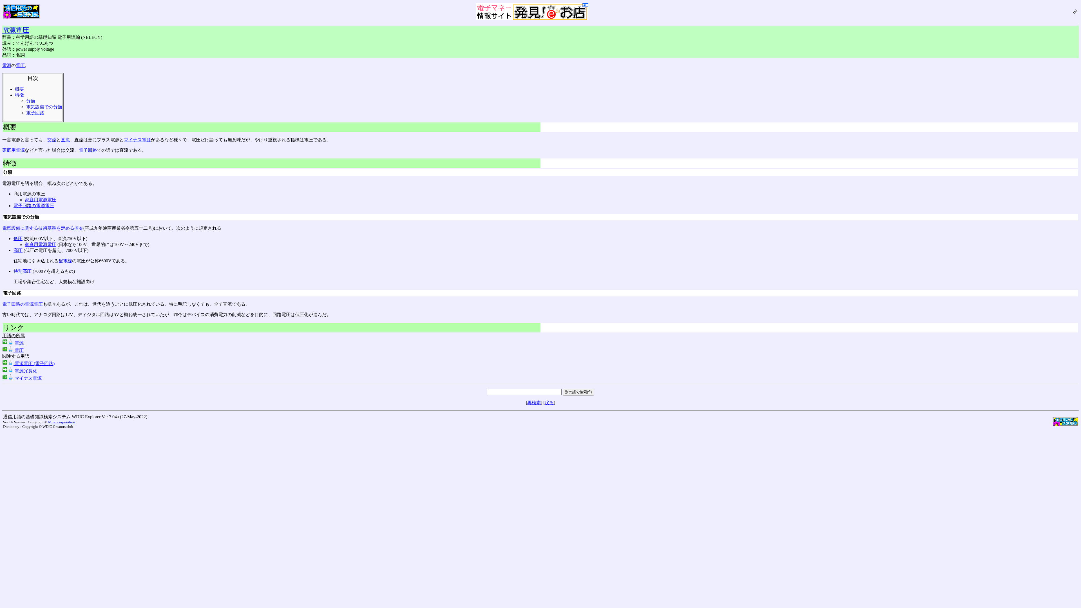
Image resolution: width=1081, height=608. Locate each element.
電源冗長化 (25, 370)
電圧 (20, 65)
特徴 (19, 95)
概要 (19, 89)
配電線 (65, 260)
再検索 (534, 402)
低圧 (18, 238)
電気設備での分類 (44, 106)
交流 (51, 139)
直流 (65, 139)
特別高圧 (23, 271)
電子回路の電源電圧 (34, 205)
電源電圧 (15, 30)
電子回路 (35, 112)
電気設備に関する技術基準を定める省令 (42, 228)
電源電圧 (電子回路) (34, 363)
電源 (6, 65)
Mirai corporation (61, 422)
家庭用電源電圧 (40, 199)
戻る (549, 402)
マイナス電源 (137, 139)
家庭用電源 (13, 150)
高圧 (18, 250)
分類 (30, 101)
